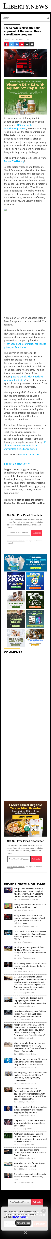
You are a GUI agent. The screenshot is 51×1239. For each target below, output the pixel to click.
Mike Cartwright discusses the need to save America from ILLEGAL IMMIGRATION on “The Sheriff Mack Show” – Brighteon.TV (30, 1047)
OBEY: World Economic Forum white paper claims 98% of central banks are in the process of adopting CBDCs (30, 935)
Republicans (26, 486)
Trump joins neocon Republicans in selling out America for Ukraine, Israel (30, 1177)
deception (38, 472)
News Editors (23, 39)
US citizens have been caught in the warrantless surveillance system (25, 445)
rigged (37, 486)
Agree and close (23, 1223)
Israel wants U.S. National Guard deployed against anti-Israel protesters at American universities (30, 1000)
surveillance (16, 489)
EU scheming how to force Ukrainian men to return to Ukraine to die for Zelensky (30, 966)
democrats (22, 476)
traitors (27, 489)
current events (24, 472)
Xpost (16, 493)
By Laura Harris (29, 958)
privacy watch (11, 486)
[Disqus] (25, 691)
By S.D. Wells (29, 1038)
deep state (9, 476)
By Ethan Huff (28, 910)
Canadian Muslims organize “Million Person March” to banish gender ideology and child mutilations (30, 1014)
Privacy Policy (19, 1217)
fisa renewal (35, 476)
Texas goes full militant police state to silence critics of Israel (30, 905)
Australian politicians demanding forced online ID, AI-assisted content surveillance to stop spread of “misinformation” (30, 1138)
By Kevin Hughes (30, 1054)
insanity (18, 479)
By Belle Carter (30, 1006)
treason (36, 489)
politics (30, 483)
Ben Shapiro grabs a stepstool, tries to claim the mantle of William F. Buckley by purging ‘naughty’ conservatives (30, 1077)
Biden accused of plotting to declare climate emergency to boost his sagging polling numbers (30, 1110)
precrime (40, 483)
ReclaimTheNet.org (14, 161)
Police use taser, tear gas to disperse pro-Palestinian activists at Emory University (30, 1152)
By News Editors (30, 1067)
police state (19, 483)
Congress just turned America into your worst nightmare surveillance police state (29, 1123)
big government (29, 469)
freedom (8, 479)
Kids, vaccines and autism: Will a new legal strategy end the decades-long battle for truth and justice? (30, 1062)
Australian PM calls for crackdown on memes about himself (29, 1164)
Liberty (27, 479)
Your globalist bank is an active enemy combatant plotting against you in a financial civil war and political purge (29, 919)
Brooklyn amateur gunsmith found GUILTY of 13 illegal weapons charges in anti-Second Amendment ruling (30, 951)
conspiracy (9, 472)
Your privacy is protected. (16, 541)
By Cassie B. (28, 942)
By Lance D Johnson (31, 899)
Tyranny (8, 493)
